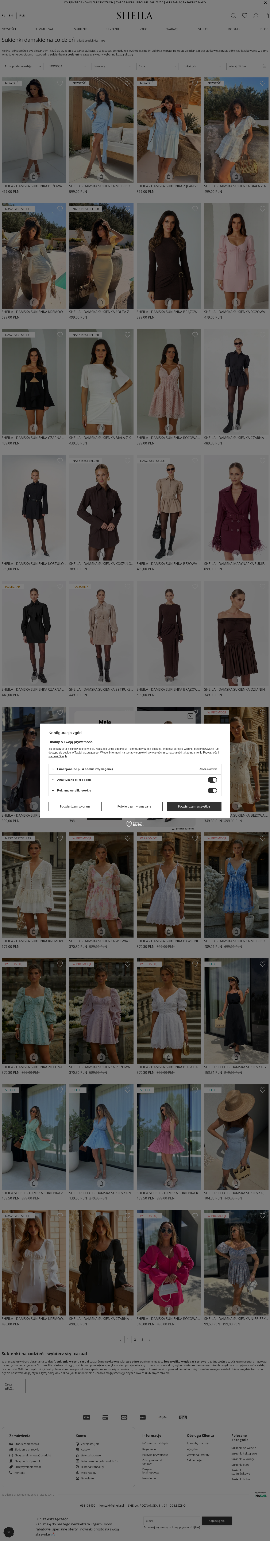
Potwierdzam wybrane (75, 806)
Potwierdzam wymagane (134, 806)
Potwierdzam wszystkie (194, 806)
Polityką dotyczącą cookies (144, 748)
